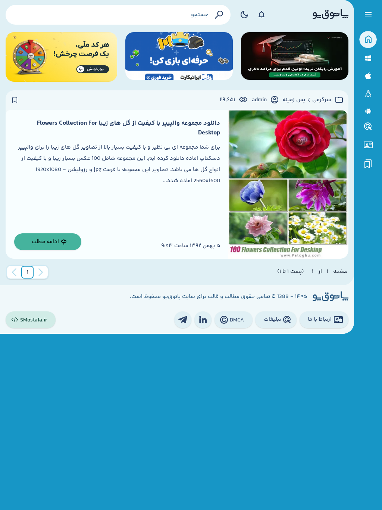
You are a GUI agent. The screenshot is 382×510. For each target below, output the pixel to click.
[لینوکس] (368, 94)
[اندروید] (368, 111)
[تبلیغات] (368, 126)
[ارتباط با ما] (368, 145)
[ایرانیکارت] (179, 57)
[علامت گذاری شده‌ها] (368, 164)
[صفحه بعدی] (14, 272)
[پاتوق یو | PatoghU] (330, 15)
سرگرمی (321, 100)
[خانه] (368, 40)
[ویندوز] (368, 58)
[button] (27, 272)
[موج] (294, 57)
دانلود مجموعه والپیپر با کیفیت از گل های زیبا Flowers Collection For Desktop (128, 128)
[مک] (368, 76)
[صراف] (61, 57)
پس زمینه (293, 100)
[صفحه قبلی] (41, 272)
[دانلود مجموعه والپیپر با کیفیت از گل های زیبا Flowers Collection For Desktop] (288, 184)
